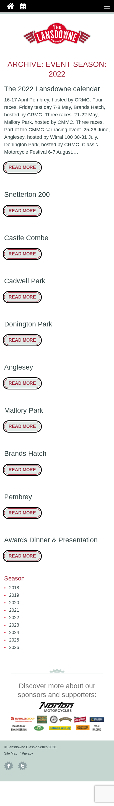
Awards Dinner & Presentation (51, 540)
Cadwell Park (24, 281)
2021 (14, 610)
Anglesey (18, 367)
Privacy (27, 753)
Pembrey (18, 497)
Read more (22, 167)
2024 (14, 632)
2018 (14, 587)
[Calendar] (22, 5)
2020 (14, 602)
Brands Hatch (25, 453)
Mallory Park (23, 410)
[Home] (10, 5)
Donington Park (28, 324)
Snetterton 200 (27, 194)
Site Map (10, 753)
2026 (14, 647)
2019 (14, 595)
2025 (14, 640)
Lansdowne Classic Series (57, 33)
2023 (14, 625)
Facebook (8, 765)
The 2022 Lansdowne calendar (52, 89)
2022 (14, 617)
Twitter (22, 765)
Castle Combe (26, 238)
